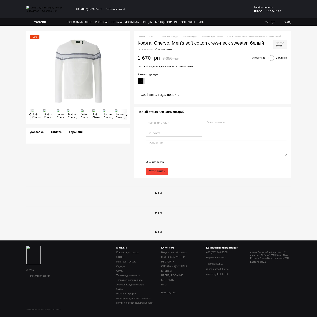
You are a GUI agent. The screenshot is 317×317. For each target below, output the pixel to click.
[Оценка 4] (187, 162)
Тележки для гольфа (128, 275)
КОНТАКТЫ (188, 22)
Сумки (119, 289)
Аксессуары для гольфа (130, 284)
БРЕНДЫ (147, 22)
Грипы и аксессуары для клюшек (134, 302)
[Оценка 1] (170, 162)
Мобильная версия (40, 276)
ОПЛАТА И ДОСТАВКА (125, 22)
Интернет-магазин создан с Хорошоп (43, 309)
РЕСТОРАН (102, 22)
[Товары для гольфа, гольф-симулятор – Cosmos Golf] (33, 255)
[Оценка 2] (176, 162)
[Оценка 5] (193, 162)
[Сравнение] (260, 22)
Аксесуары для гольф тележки (133, 298)
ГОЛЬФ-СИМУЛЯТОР (79, 22)
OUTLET (121, 257)
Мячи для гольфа (126, 261)
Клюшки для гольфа (127, 252)
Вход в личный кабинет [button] (174, 252)
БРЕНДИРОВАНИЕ (166, 22)
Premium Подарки (126, 293)
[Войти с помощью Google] (235, 122)
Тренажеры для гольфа (129, 280)
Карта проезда (258, 262)
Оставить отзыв (163, 49)
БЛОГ (201, 22)
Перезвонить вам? (115, 9)
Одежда (120, 266)
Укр (267, 22)
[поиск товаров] (60, 22)
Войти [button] (147, 66)
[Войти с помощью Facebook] (229, 122)
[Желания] (252, 22)
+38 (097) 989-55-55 (89, 9)
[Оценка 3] (182, 162)
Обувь (119, 270)
